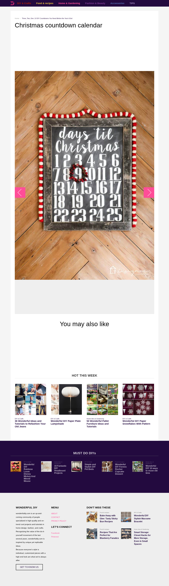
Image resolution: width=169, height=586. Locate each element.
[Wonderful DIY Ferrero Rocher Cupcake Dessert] (107, 466)
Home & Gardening (69, 3)
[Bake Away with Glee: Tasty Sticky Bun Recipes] (92, 517)
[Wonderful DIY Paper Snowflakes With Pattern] (138, 399)
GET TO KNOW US (29, 567)
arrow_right (147, 192)
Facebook (55, 533)
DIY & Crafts (24, 3)
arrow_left (21, 192)
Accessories (117, 3)
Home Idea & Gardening (95, 419)
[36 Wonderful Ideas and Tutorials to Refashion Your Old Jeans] (30, 399)
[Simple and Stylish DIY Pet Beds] (76, 466)
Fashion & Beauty (95, 3)
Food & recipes (44, 3)
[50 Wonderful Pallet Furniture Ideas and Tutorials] (102, 399)
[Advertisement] (84, 49)
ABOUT (54, 513)
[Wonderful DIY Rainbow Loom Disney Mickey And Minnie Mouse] (16, 466)
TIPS (132, 3)
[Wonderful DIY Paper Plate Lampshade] (66, 399)
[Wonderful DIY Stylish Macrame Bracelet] (126, 517)
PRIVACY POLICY (58, 521)
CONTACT (55, 517)
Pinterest (55, 537)
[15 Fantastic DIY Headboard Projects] (46, 466)
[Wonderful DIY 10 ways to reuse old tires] (137, 466)
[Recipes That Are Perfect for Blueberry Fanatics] (92, 533)
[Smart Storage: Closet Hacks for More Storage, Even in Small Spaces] (126, 533)
